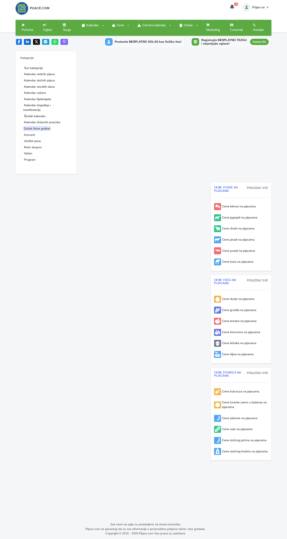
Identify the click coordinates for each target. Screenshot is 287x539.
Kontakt (258, 30)
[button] (93, 25)
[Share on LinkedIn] (27, 42)
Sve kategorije (33, 68)
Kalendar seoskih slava (39, 86)
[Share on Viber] (64, 42)
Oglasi (47, 30)
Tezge (67, 30)
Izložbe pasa (32, 141)
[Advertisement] (241, 116)
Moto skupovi (33, 147)
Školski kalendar (35, 116)
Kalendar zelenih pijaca (39, 74)
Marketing (213, 30)
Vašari (28, 153)
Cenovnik (236, 30)
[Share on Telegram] (46, 42)
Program (30, 159)
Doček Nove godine (37, 128)
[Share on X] (36, 42)
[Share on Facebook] (19, 42)
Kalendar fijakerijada (37, 99)
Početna (27, 30)
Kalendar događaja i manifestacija (37, 107)
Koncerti (29, 134)
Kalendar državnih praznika (42, 122)
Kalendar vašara (35, 92)
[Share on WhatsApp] (54, 42)
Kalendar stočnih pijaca (39, 80)
